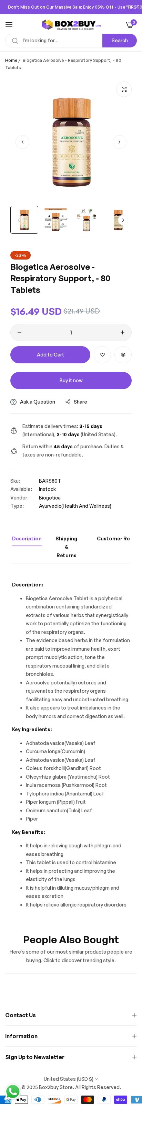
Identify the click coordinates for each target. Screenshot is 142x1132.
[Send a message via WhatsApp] (12, 1091)
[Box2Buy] (71, 24)
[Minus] (19, 332)
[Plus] (122, 332)
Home (11, 60)
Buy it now (71, 380)
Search (120, 40)
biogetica (50, 498)
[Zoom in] (124, 89)
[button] (119, 142)
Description (27, 538)
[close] (137, 7)
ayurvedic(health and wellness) (75, 506)
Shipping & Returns (66, 547)
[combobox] (71, 40)
